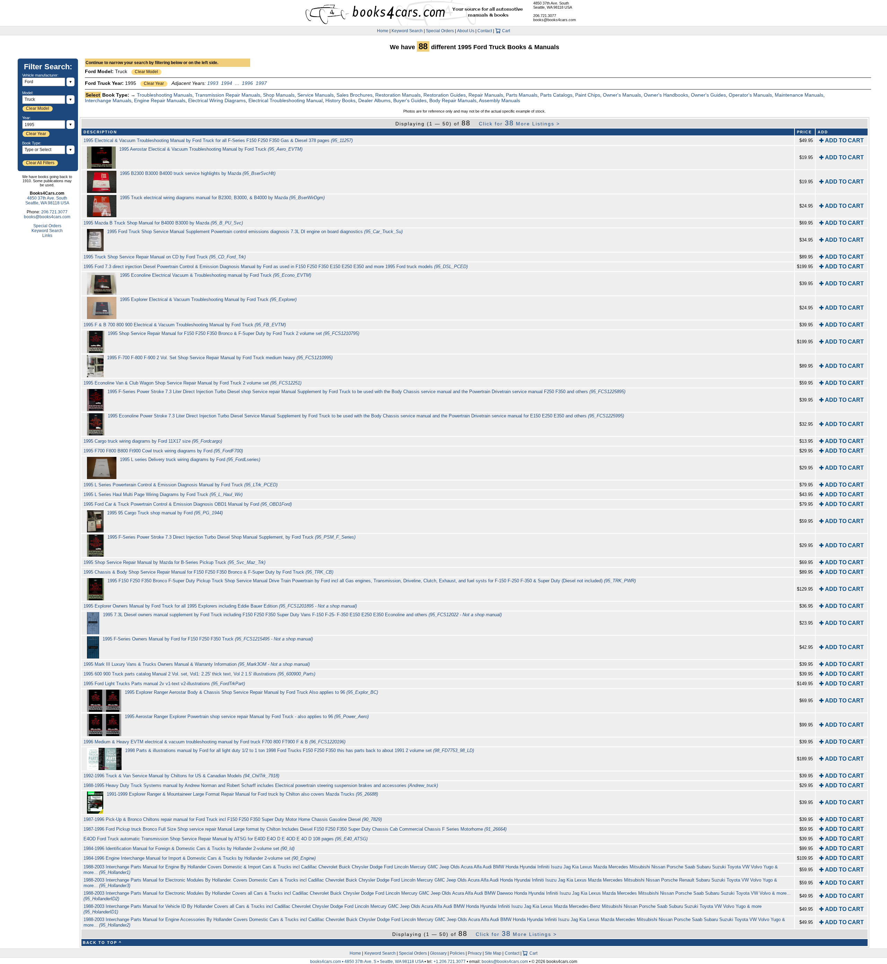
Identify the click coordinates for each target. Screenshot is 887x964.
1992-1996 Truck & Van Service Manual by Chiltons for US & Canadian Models (181, 775)
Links (47, 235)
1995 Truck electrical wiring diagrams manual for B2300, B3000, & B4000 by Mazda (222, 197)
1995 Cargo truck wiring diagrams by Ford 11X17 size (153, 441)
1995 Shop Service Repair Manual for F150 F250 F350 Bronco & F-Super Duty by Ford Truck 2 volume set (233, 333)
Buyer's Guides (410, 100)
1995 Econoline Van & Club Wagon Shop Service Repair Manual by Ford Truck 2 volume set (192, 383)
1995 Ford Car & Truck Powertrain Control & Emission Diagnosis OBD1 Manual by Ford (188, 504)
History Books (340, 100)
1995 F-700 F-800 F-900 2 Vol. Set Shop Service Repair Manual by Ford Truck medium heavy (220, 357)
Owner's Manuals (622, 95)
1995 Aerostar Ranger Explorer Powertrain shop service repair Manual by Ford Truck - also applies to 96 (247, 716)
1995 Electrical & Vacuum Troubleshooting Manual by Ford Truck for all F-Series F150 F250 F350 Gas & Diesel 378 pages (218, 140)
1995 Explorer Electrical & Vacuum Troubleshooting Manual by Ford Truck (208, 299)
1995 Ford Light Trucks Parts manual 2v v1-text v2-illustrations (164, 683)
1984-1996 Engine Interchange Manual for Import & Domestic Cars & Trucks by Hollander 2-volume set (200, 858)
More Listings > (519, 123)
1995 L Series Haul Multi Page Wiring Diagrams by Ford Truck (163, 494)
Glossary (438, 953)
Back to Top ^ (102, 942)
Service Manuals (315, 95)
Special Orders (440, 30)
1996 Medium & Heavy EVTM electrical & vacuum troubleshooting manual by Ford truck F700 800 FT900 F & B (214, 741)
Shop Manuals (279, 95)
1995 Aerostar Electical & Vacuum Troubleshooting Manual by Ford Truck (210, 149)
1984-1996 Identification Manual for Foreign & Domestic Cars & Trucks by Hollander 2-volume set (189, 848)
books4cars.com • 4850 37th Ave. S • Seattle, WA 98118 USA (367, 961)
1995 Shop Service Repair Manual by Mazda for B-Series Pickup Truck (174, 562)
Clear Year (154, 83)
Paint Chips (587, 95)
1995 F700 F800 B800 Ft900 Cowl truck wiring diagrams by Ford (163, 450)
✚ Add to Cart (841, 140)
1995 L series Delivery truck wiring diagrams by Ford (190, 459)
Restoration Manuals (398, 95)
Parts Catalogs (556, 95)
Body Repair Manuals (452, 100)
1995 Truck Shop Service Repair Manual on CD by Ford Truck (165, 256)
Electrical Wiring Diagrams (217, 100)
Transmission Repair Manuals (227, 95)
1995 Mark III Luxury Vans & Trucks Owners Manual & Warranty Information (197, 664)
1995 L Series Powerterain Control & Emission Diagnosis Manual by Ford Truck (181, 484)
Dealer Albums (374, 100)
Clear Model (146, 71)
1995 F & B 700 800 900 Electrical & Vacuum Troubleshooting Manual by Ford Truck (185, 324)
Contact (484, 30)
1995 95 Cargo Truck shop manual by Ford (165, 512)
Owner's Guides (708, 95)
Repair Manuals (485, 95)
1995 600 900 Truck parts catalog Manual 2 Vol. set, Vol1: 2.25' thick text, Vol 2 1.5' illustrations (199, 673)
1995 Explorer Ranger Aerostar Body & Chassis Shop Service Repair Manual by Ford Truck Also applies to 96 (251, 692)
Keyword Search (407, 30)
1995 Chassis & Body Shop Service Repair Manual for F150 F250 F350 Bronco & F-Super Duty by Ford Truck (208, 572)
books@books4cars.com (554, 20)
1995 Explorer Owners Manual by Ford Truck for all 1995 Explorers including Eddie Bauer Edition (220, 606)
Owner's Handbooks (666, 95)
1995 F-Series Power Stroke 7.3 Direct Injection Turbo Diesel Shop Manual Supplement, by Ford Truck (231, 537)
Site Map (493, 953)
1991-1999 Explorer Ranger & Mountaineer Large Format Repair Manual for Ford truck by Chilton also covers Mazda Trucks (242, 794)
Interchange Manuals (108, 100)
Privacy (475, 953)
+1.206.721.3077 (449, 961)
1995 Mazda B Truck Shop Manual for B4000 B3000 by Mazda (163, 222)
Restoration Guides (444, 95)
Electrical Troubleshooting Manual (285, 100)
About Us (465, 30)
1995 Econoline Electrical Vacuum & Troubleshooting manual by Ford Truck (215, 275)
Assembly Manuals (499, 100)
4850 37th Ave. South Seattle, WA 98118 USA (552, 5)
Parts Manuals (521, 95)
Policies (457, 953)
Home (382, 30)
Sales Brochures (354, 95)
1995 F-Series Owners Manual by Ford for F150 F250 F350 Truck (208, 639)
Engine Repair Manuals (159, 100)
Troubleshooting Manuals (164, 95)
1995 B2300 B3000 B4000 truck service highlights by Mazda (197, 173)
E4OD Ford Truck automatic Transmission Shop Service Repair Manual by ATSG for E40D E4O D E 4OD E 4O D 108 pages (226, 838)
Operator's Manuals (750, 95)
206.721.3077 (544, 16)
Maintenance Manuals (799, 95)
